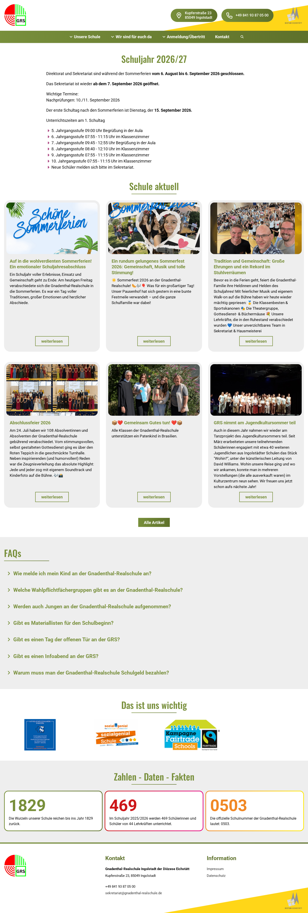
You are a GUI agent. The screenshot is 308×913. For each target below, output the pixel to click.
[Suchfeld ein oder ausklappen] (242, 37)
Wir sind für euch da (134, 36)
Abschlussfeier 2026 (30, 422)
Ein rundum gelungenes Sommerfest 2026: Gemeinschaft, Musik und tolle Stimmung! (148, 266)
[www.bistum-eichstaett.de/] (293, 15)
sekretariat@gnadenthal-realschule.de (133, 893)
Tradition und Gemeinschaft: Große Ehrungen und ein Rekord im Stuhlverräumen (249, 266)
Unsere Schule (87, 36)
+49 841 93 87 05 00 (252, 15)
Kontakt (222, 36)
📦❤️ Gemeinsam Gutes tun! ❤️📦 (147, 422)
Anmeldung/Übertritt (186, 36)
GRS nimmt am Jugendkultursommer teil (255, 422)
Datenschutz (216, 876)
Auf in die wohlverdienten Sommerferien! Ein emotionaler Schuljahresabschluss (51, 263)
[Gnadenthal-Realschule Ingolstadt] (15, 15)
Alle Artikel (154, 522)
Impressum (215, 869)
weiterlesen (52, 341)
